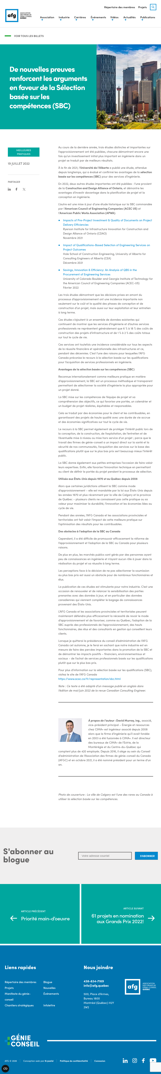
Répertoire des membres (119, 7)
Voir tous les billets (29, 35)
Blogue (47, 982)
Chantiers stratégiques (19, 1005)
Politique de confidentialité (74, 1060)
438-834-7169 (94, 981)
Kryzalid (49, 1060)
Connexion (99, 1060)
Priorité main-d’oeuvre (45, 918)
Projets (142, 7)
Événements (51, 994)
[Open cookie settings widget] (5, 1068)
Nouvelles (49, 988)
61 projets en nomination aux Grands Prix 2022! (118, 918)
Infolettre (49, 1005)
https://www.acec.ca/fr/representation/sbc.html (89, 679)
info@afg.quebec (96, 985)
